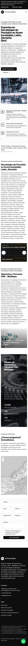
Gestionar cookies (17, 7)
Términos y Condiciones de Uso (10, 612)
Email (5, 508)
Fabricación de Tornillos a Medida (13, 247)
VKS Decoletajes (10, 12)
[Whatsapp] (23, 641)
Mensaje (6, 522)
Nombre (5, 502)
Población (18, 515)
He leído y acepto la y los (13, 532)
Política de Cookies (6, 607)
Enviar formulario (14, 537)
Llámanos (5, 72)
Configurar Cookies (6, 615)
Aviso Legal (4, 605)
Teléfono (17, 508)
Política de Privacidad (7, 610)
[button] (24, 253)
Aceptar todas (4, 7)
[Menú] (26, 12)
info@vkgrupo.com (6, 595)
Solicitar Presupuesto (8, 69)
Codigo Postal (7, 515)
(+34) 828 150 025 (6, 593)
